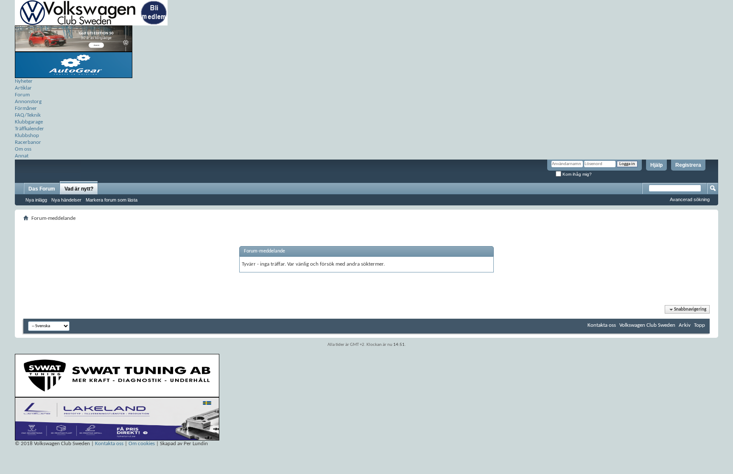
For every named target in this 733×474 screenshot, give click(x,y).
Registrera (688, 165)
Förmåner (26, 108)
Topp (699, 325)
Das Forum (41, 189)
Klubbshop (27, 135)
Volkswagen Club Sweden (647, 325)
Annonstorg (28, 101)
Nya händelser (66, 199)
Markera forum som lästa (111, 199)
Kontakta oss (602, 325)
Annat (21, 156)
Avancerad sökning (690, 199)
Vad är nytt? (78, 189)
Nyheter (24, 81)
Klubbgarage (29, 122)
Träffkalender (29, 129)
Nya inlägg (36, 199)
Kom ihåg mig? (576, 174)
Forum (22, 95)
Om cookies (142, 443)
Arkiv (685, 325)
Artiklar (23, 88)
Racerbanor (28, 142)
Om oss (23, 149)
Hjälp (656, 165)
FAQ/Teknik (28, 115)
